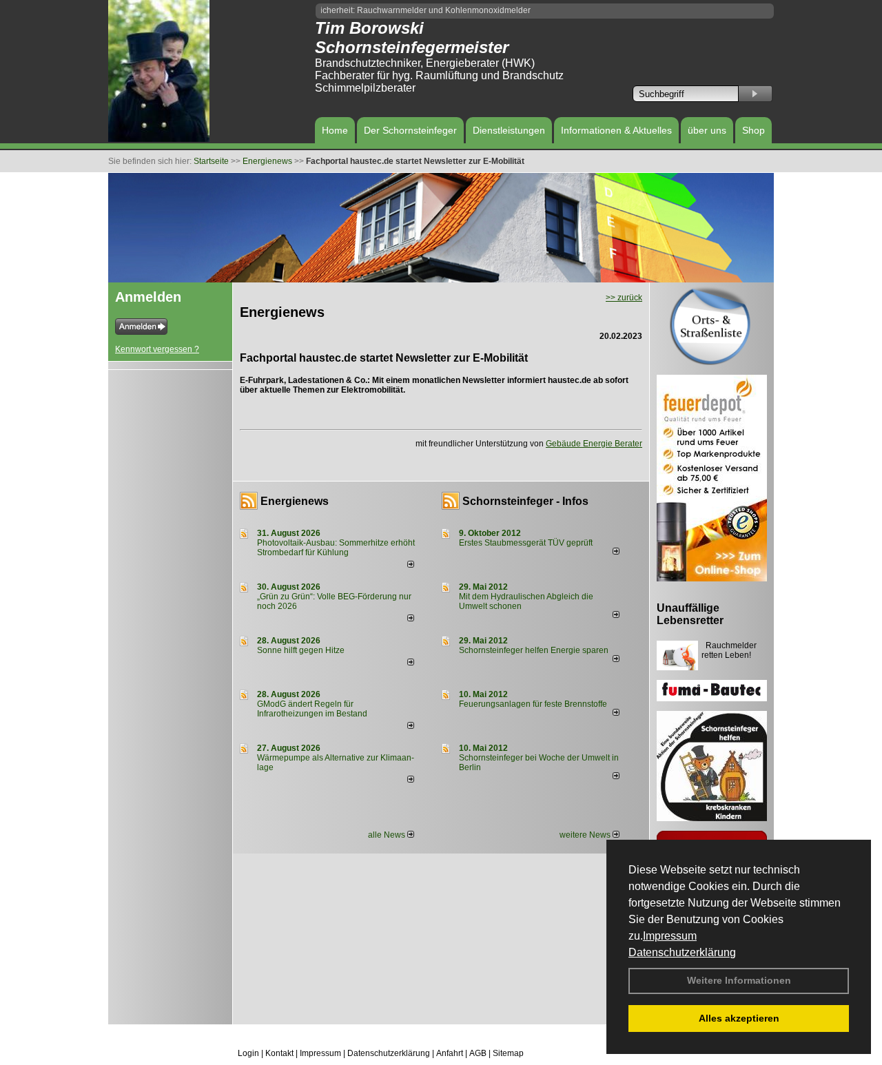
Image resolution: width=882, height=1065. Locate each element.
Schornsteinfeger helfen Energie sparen (533, 650)
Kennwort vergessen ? (157, 349)
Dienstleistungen (509, 130)
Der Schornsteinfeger (410, 130)
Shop (753, 130)
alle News (387, 835)
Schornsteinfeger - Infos (525, 501)
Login (248, 1053)
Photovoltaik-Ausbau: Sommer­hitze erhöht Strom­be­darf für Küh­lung (336, 547)
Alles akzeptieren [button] (739, 1018)
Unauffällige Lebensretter (690, 614)
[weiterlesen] (410, 565)
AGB (477, 1053)
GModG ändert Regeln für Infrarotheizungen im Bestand (312, 708)
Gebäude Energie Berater (594, 443)
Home (335, 130)
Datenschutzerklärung (682, 952)
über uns (707, 130)
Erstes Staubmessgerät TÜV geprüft (526, 543)
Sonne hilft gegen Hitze (301, 650)
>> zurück (624, 297)
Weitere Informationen (739, 980)
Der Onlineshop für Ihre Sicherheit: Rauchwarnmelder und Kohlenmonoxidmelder (362, 10)
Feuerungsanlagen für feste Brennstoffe (533, 704)
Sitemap (508, 1053)
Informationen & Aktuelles (616, 130)
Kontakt (279, 1053)
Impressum (670, 936)
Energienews (294, 501)
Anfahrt (449, 1053)
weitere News (586, 835)
